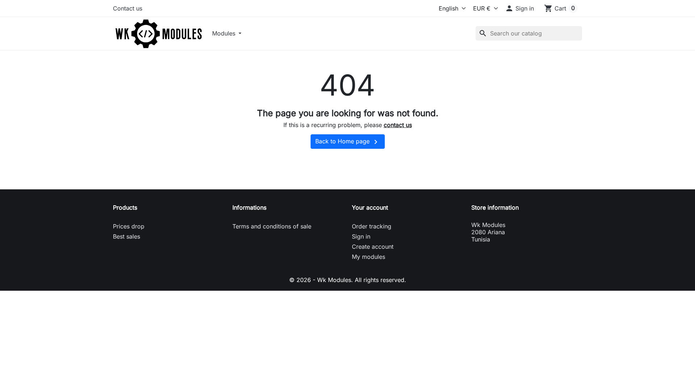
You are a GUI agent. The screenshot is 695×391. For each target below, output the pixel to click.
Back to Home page (347, 142)
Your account (370, 207)
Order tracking (371, 226)
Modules (224, 33)
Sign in (361, 236)
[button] (519, 8)
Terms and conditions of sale (271, 226)
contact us (398, 125)
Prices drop (128, 226)
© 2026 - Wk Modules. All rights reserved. (347, 279)
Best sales (126, 236)
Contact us (127, 8)
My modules (368, 256)
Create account (372, 246)
